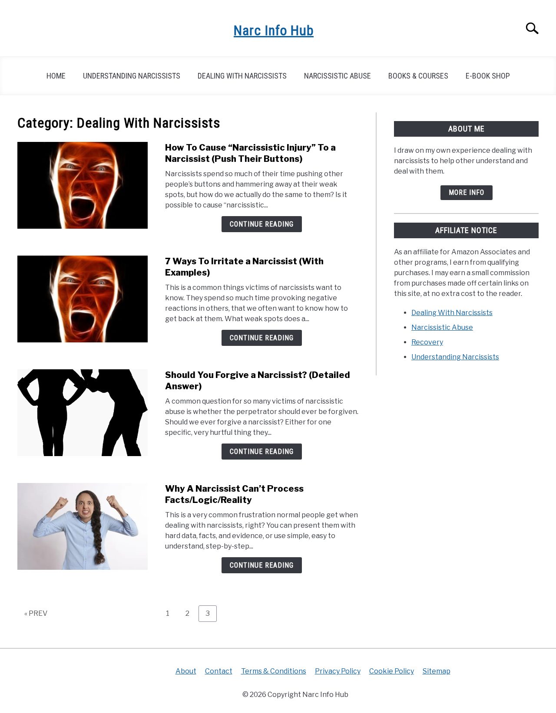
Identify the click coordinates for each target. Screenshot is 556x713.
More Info (466, 192)
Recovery (427, 342)
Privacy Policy (338, 671)
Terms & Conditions (273, 671)
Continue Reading (262, 224)
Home (56, 75)
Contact (218, 671)
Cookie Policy (391, 671)
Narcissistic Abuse (337, 75)
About (185, 671)
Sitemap (436, 671)
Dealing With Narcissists (242, 75)
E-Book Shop (488, 75)
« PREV (35, 613)
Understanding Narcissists (131, 75)
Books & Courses (418, 75)
